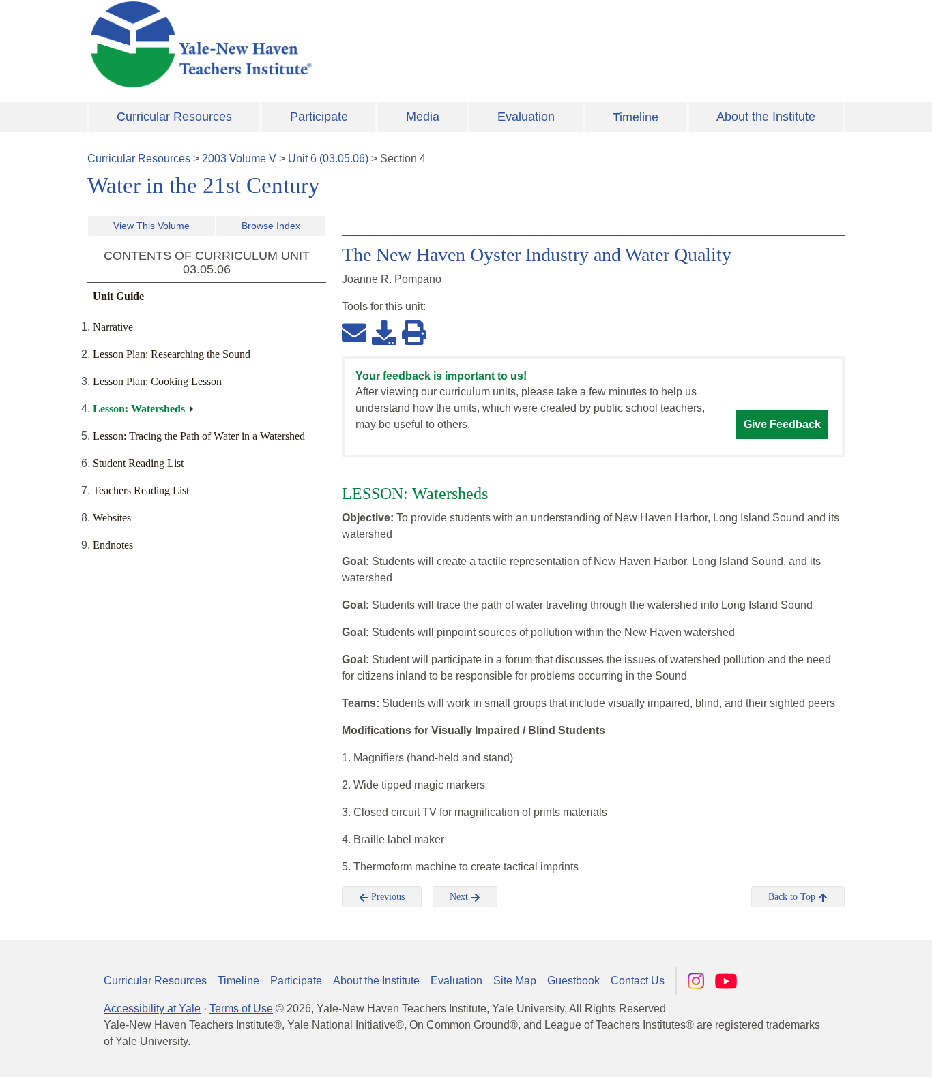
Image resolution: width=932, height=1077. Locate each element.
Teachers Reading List (141, 490)
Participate (319, 116)
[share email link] (354, 332)
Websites (112, 518)
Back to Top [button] (793, 897)
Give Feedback (782, 424)
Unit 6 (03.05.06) (328, 158)
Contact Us (638, 980)
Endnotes (113, 545)
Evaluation (526, 116)
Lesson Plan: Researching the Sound (171, 354)
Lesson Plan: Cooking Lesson (157, 381)
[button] (853, 1053)
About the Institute (765, 116)
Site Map (514, 980)
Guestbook (573, 980)
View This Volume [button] (151, 225)
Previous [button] (386, 897)
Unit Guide (118, 296)
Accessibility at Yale (152, 1008)
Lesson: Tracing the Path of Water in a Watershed (199, 436)
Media (422, 116)
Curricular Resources (174, 116)
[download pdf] (384, 332)
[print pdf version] (414, 332)
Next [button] (460, 897)
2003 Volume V (239, 158)
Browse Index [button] (271, 225)
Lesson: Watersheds (139, 408)
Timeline (635, 117)
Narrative (113, 327)
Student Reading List (138, 463)
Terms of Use (241, 1008)
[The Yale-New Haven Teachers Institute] (336, 44)
